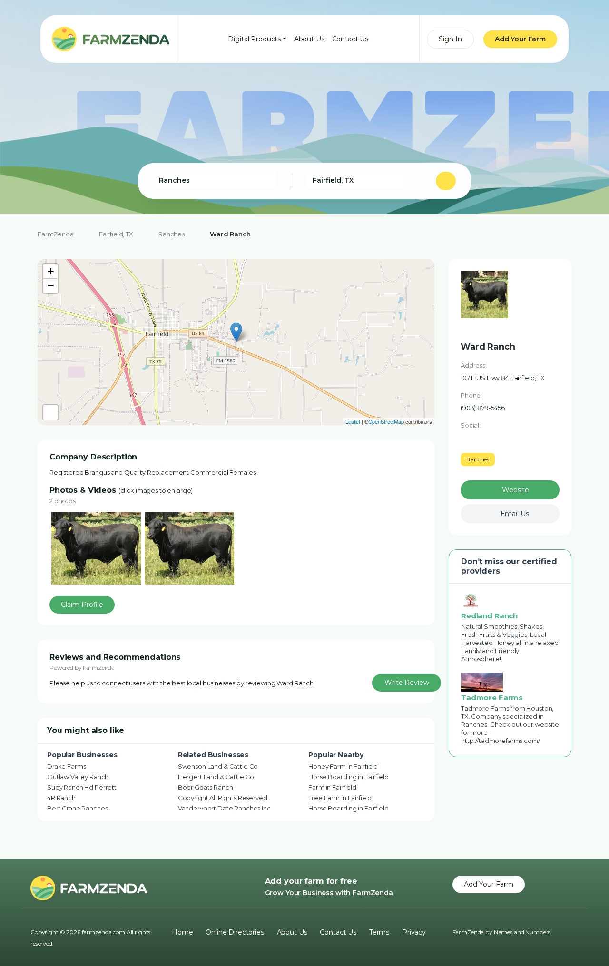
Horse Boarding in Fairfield (348, 777)
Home (182, 932)
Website (515, 490)
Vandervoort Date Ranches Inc (224, 808)
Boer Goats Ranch (205, 787)
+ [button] (51, 271)
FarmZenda (56, 234)
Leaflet (352, 421)
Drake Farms (66, 766)
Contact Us (350, 39)
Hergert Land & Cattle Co (216, 777)
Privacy (414, 932)
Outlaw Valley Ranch (77, 777)
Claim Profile (82, 604)
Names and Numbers (522, 932)
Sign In (450, 39)
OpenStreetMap (386, 421)
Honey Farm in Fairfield (343, 766)
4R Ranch (61, 797)
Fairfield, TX (116, 234)
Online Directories (235, 932)
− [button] (51, 286)
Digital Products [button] (254, 39)
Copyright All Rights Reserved (222, 797)
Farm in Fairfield (332, 787)
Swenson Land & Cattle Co (218, 766)
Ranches (171, 234)
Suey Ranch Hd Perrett (82, 787)
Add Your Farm (520, 39)
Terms (379, 932)
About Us (309, 39)
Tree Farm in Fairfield (340, 797)
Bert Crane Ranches (77, 808)
